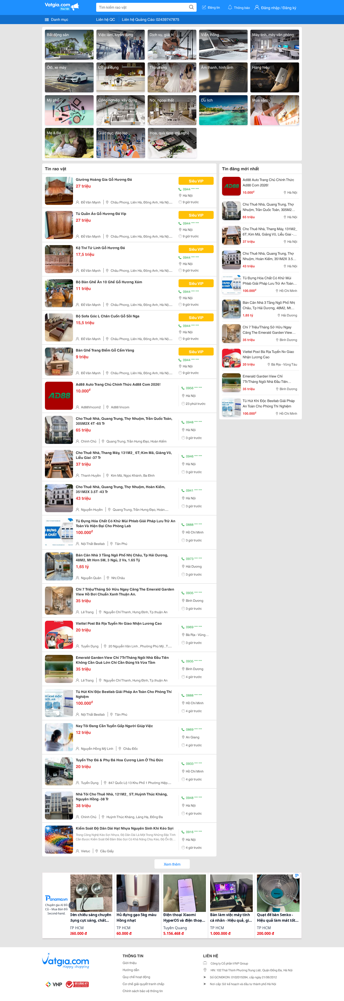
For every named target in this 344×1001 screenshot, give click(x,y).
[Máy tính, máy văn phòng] (274, 44)
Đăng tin (214, 7)
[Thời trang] (172, 76)
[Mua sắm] (274, 109)
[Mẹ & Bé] (69, 142)
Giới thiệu (130, 962)
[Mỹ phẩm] (69, 109)
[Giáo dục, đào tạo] (120, 142)
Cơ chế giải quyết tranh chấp (143, 983)
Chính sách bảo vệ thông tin (143, 990)
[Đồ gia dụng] (120, 76)
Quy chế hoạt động (136, 976)
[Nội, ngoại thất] (172, 109)
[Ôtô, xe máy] (69, 76)
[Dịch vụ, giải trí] (172, 44)
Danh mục (59, 19)
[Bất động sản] (69, 44)
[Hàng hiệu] (274, 76)
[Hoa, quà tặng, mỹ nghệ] (172, 142)
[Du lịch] (223, 109)
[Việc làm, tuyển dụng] (120, 44)
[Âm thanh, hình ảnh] (223, 76)
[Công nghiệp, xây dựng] (120, 109)
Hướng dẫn (131, 969)
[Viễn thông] (223, 44)
